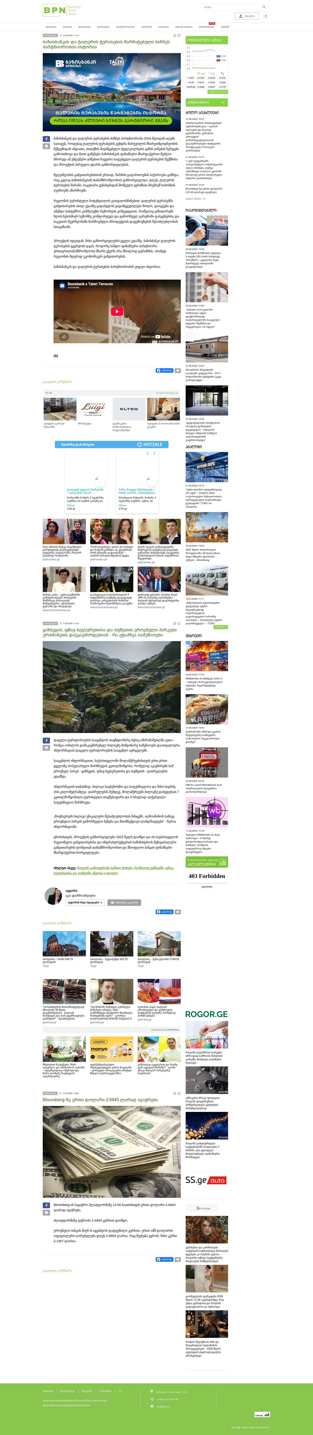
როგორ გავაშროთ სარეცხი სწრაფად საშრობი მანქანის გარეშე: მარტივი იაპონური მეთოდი (204, 1057)
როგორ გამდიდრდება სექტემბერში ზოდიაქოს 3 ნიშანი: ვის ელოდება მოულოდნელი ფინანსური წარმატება (203, 1150)
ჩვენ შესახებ (67, 1391)
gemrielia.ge (50, 1022)
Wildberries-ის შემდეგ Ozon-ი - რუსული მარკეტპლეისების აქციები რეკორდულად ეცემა (204, 683)
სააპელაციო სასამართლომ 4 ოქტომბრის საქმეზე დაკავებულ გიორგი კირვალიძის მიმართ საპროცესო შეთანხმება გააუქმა (111, 599)
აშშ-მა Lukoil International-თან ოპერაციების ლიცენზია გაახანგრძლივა (204, 788)
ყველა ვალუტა (216, 91)
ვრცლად (219, 627)
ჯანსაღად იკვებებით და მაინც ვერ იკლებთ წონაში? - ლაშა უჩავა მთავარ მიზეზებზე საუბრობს (158, 1069)
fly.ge (46, 965)
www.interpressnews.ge (56, 610)
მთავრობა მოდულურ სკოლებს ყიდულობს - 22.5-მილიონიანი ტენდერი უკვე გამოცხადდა (203, 374)
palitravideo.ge (51, 559)
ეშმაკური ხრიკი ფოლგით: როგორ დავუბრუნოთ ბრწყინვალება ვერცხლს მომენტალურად (203, 1103)
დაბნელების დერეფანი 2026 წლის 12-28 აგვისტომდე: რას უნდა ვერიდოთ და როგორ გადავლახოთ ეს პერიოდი (205, 1301)
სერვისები (105, 1391)
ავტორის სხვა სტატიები (83, 902)
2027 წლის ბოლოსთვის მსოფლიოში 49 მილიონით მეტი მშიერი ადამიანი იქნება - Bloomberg (203, 554)
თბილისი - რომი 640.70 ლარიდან (58, 960)
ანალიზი (194, 447)
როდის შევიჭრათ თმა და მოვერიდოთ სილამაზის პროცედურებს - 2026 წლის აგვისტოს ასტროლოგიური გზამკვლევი (203, 1348)
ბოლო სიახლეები (202, 112)
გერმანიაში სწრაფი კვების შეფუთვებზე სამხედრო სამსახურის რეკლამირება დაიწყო (203, 736)
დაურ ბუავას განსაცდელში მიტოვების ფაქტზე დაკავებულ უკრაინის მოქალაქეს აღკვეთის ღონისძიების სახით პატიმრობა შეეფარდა (158, 552)
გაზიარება (167, 370)
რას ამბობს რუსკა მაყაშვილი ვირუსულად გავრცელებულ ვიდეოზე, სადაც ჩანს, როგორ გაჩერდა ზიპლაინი (62, 551)
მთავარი (48, 1391)
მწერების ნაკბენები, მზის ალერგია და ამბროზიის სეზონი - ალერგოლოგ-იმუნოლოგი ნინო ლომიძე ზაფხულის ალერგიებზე (64, 1070)
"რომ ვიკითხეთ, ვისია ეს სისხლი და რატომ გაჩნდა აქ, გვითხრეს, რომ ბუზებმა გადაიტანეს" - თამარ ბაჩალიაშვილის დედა (111, 551)
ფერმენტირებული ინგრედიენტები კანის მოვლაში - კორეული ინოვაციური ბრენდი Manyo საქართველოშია (111, 1069)
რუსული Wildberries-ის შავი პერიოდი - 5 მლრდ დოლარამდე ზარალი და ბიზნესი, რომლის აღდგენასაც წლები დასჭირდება (203, 843)
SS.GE (48, 393)
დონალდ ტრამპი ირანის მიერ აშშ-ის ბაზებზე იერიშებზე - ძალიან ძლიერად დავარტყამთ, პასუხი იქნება (159, 599)
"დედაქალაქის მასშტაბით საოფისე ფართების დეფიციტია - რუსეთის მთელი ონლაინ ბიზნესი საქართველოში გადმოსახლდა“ (203, 431)
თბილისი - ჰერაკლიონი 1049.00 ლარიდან (158, 960)
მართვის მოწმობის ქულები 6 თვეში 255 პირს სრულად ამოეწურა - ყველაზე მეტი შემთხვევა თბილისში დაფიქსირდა (203, 260)
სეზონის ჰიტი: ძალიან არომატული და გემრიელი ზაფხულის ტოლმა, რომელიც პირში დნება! (157, 1011)
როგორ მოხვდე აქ (167, 393)
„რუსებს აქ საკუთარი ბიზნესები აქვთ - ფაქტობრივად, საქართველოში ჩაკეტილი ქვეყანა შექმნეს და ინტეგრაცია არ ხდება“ (203, 318)
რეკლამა (87, 1391)
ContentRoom (172, 1030)
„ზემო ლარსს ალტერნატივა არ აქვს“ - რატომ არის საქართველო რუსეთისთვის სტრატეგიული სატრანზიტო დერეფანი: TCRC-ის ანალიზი (204, 498)
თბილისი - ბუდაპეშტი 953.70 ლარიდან (109, 960)
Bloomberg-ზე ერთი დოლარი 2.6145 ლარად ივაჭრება (204, 190)
